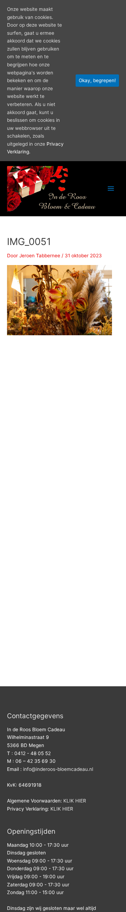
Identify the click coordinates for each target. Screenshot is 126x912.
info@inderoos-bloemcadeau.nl (58, 769)
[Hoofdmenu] (111, 188)
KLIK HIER (74, 801)
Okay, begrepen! (97, 80)
